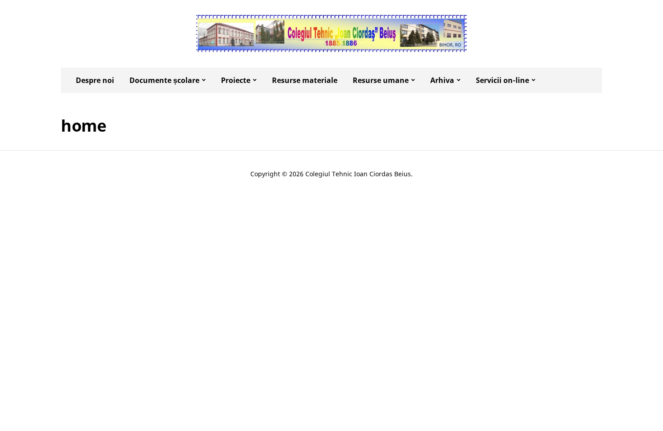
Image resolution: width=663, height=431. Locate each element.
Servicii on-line (502, 80)
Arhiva (442, 80)
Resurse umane (381, 80)
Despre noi (95, 80)
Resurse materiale (304, 80)
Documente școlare (164, 80)
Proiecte (235, 80)
